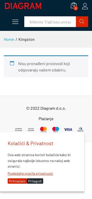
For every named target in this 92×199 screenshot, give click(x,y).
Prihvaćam (17, 181)
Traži (82, 21)
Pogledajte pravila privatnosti (30, 173)
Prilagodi (35, 181)
